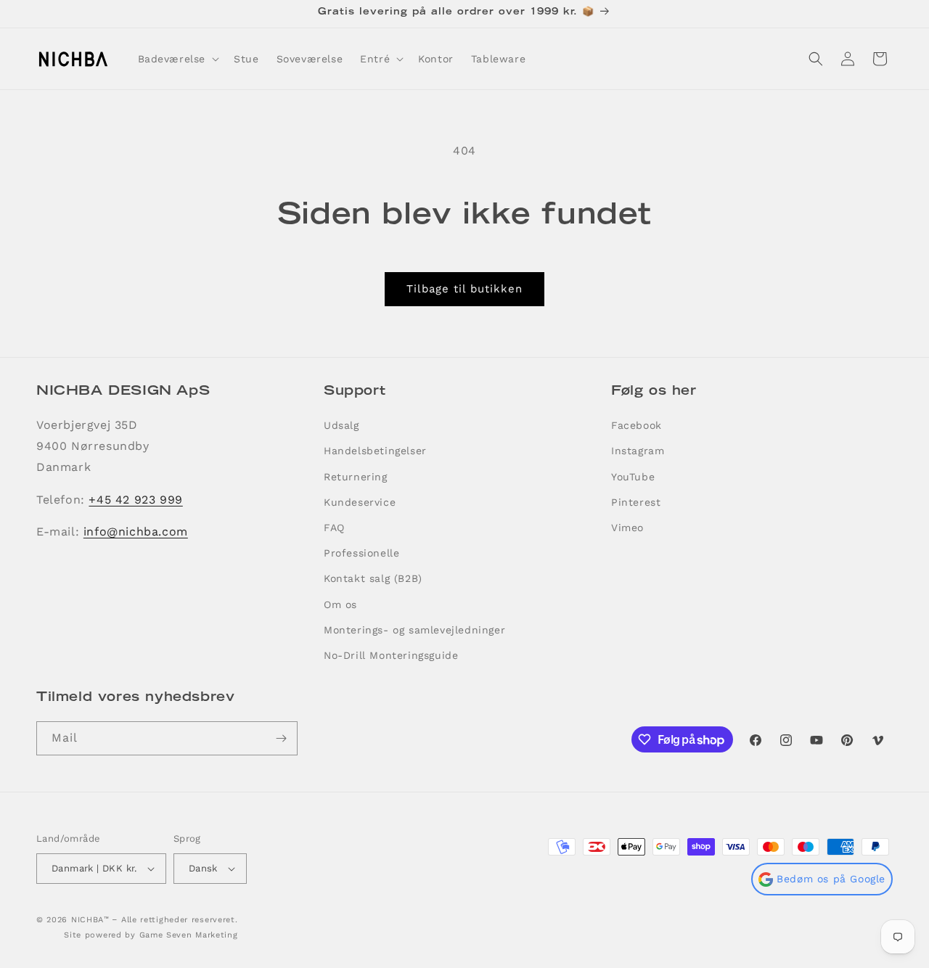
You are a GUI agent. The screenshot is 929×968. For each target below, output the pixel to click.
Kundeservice (360, 502)
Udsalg (341, 425)
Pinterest (635, 502)
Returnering (356, 477)
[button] (177, 59)
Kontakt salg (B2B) (373, 578)
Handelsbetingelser (375, 450)
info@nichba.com (135, 531)
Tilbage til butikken (464, 288)
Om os (340, 604)
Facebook (636, 425)
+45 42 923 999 (135, 499)
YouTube (633, 477)
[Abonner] (281, 738)
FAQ (334, 527)
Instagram (637, 450)
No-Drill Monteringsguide (391, 655)
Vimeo (627, 527)
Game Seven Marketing (188, 935)
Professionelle (361, 553)
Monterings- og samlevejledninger (414, 630)
